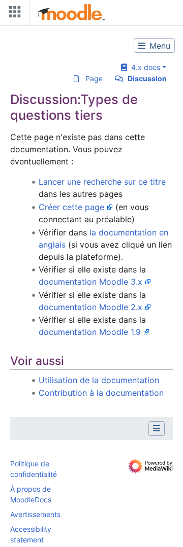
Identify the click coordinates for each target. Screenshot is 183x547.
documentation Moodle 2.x (90, 307)
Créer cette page (71, 207)
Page (94, 78)
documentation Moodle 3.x (90, 282)
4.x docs (143, 67)
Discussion (147, 78)
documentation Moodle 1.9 (90, 332)
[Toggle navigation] (12, 14)
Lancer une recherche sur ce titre (102, 182)
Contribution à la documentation (101, 393)
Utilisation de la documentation (99, 380)
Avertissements (35, 514)
